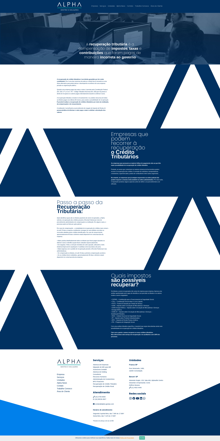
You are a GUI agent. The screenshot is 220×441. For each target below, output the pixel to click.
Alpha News (121, 6)
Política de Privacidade (127, 438)
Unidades (111, 6)
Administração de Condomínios (103, 379)
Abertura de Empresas (100, 365)
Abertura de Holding (100, 372)
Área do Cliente (156, 6)
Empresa (94, 6)
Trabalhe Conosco (142, 6)
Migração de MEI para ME (102, 367)
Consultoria (97, 374)
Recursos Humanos (100, 377)
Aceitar (142, 438)
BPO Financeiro (98, 381)
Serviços (103, 6)
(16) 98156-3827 (100, 399)
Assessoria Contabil (100, 369)
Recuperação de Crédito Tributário (105, 384)
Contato (130, 6)
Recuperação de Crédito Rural (103, 386)
